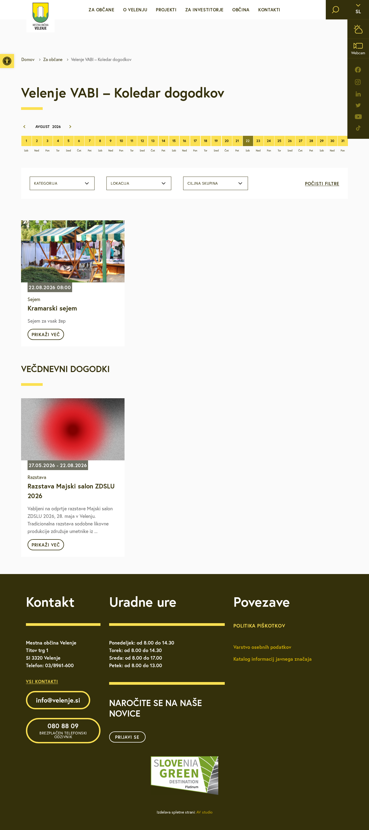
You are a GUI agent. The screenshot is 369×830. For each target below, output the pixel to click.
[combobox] (62, 183)
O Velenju (135, 9)
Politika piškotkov (259, 625)
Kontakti (269, 9)
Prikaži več (46, 334)
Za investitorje (204, 9)
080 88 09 (63, 730)
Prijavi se (127, 737)
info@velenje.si (58, 700)
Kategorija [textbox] (46, 183)
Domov (28, 59)
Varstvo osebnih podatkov (262, 647)
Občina (241, 9)
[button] (7, 61)
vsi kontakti (42, 681)
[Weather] (358, 29)
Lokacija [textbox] (120, 183)
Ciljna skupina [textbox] (202, 183)
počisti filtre (322, 183)
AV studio (204, 812)
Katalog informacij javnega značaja (272, 659)
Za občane (102, 9)
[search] (335, 9)
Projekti (166, 9)
